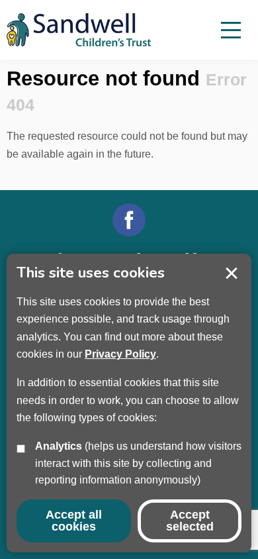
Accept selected (231, 273)
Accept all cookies (74, 520)
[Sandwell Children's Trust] (86, 30)
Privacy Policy (120, 354)
